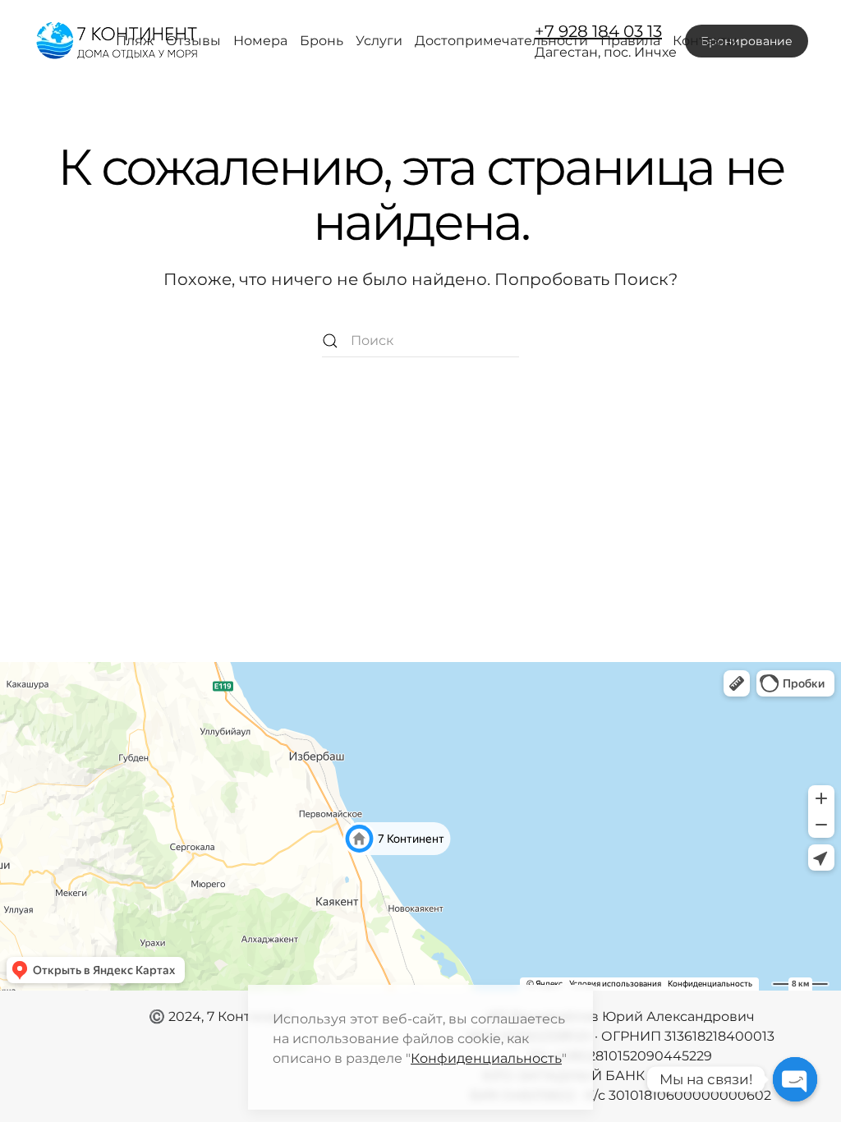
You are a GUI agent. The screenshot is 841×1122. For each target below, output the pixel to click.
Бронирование (747, 41)
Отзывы (193, 40)
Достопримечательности (501, 40)
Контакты (705, 40)
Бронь (321, 40)
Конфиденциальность (486, 1058)
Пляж (135, 40)
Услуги (379, 40)
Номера (260, 40)
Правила (630, 40)
